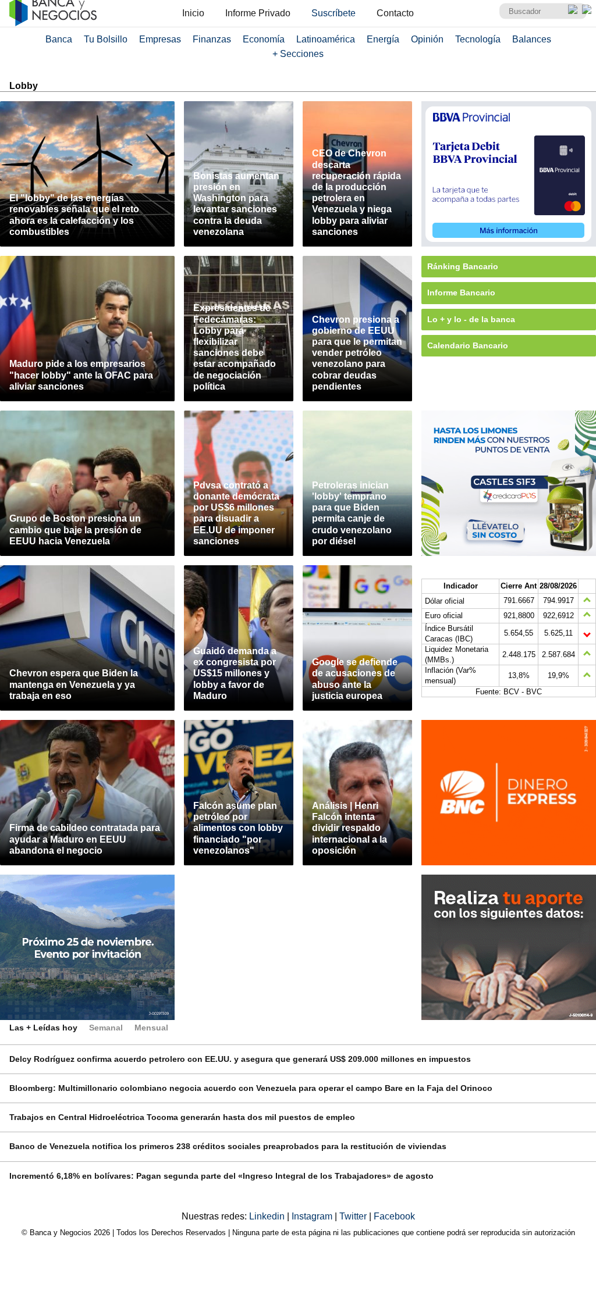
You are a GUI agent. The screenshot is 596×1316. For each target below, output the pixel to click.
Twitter (354, 1216)
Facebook (394, 1216)
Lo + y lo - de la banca (471, 319)
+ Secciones (298, 54)
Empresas (160, 39)
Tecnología (478, 39)
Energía (383, 39)
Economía (264, 39)
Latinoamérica (325, 39)
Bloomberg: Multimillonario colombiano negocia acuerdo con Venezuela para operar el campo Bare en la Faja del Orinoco (250, 1088)
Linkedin (268, 1216)
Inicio (193, 13)
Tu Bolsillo (105, 39)
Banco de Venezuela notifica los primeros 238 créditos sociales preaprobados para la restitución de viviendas (227, 1146)
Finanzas (212, 39)
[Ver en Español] (586, 9)
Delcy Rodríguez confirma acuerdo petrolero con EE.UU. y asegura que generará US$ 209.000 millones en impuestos (240, 1059)
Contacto (395, 13)
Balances (531, 39)
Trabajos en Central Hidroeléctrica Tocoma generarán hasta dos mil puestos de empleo (182, 1117)
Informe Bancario (461, 292)
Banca (58, 39)
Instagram (313, 1216)
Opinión (427, 39)
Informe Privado (257, 13)
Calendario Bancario (467, 345)
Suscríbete (333, 13)
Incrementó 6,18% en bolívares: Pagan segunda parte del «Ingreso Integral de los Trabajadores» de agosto (221, 1176)
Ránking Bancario (462, 266)
